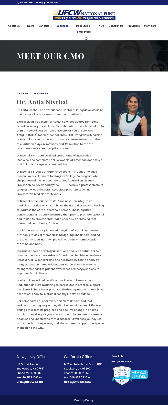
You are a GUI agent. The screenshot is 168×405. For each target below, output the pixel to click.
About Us (14, 26)
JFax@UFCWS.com (30, 382)
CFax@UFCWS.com (77, 382)
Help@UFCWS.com (123, 361)
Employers (84, 32)
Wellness (63, 26)
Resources (83, 26)
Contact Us (115, 26)
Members (150, 26)
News (30, 26)
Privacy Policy (84, 400)
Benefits (44, 26)
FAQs (100, 26)
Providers (133, 26)
